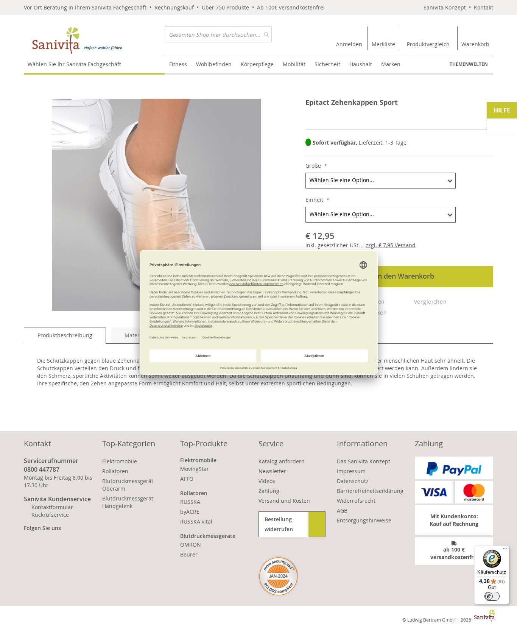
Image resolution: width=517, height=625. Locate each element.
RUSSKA (190, 501)
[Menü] (504, 550)
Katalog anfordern (281, 461)
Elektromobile (119, 461)
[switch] (492, 596)
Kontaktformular (52, 507)
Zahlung (268, 490)
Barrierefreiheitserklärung (370, 490)
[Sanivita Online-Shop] (94, 40)
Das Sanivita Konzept (363, 461)
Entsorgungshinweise (364, 520)
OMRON (190, 544)
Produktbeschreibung (64, 335)
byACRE (189, 511)
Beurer (189, 554)
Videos (266, 481)
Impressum (351, 471)
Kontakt (483, 7)
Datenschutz (353, 481)
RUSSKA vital (196, 521)
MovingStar (194, 468)
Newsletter (272, 471)
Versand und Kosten (284, 500)
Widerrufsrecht (356, 500)
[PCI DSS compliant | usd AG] (278, 576)
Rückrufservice (50, 514)
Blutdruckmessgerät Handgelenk (127, 502)
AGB (342, 510)
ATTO (186, 478)
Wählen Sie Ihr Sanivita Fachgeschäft (74, 64)
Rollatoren (115, 471)
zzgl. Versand (391, 245)
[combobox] (218, 34)
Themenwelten (469, 64)
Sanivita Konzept (445, 7)
